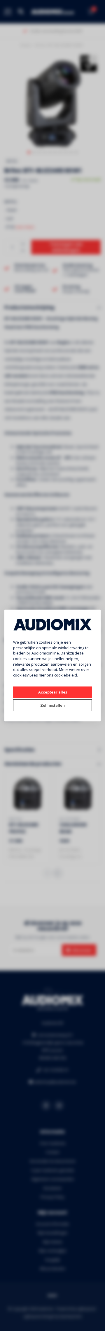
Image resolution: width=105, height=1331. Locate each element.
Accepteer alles (52, 692)
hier (42, 675)
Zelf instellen (52, 705)
